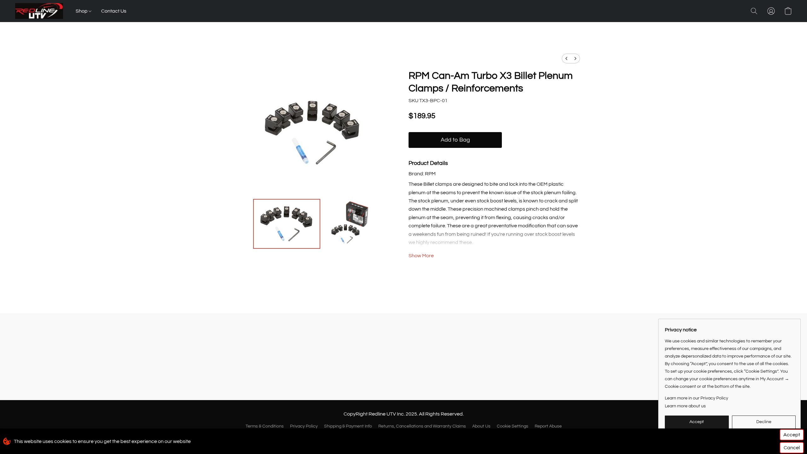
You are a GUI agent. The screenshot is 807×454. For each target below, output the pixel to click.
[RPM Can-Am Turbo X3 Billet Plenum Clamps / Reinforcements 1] (348, 224)
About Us (481, 426)
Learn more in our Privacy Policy (696, 398)
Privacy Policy (304, 426)
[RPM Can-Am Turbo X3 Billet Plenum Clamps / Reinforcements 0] (286, 224)
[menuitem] (566, 58)
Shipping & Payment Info (348, 426)
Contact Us (113, 11)
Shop (82, 11)
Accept (791, 434)
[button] (39, 11)
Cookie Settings (512, 426)
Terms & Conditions (265, 426)
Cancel (792, 447)
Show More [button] (421, 255)
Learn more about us (685, 406)
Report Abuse (548, 426)
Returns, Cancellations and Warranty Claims (422, 426)
